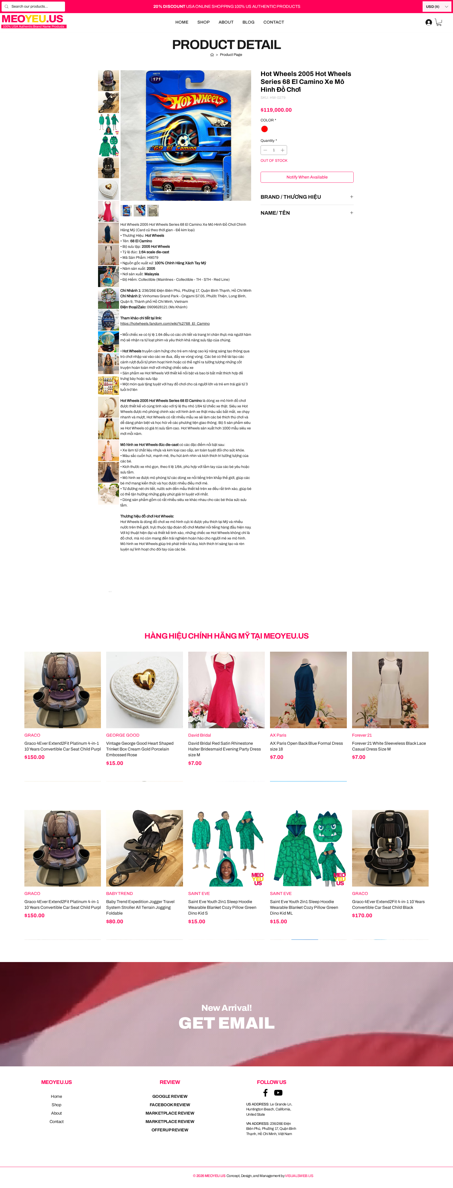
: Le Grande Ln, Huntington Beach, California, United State (269, 1109)
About (56, 1113)
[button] (437, 6)
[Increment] (283, 150)
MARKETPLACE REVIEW (169, 1113)
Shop (56, 1105)
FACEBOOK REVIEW (170, 1105)
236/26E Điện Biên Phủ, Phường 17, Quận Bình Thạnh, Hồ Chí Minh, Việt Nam (271, 1129)
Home (56, 1096)
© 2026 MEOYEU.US (209, 1176)
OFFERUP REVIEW (170, 1130)
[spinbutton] (274, 150)
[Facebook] (265, 1093)
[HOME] (212, 54)
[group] (226, 716)
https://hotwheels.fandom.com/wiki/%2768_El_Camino (165, 324)
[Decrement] (264, 150)
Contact (57, 1121)
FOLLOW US (271, 1082)
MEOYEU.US (56, 1082)
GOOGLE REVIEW (169, 1096)
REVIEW (170, 1082)
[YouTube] (278, 1093)
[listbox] (437, 6)
